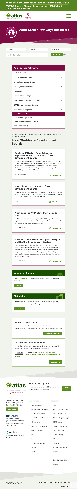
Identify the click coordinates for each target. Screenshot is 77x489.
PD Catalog (19, 308)
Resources (15, 134)
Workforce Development (43, 134)
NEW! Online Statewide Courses (26, 105)
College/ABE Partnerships (23, 86)
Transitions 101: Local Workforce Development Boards (32, 187)
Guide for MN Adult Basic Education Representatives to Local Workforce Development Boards (34, 155)
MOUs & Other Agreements (23, 118)
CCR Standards (35, 422)
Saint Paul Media (15, 483)
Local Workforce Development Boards (27, 114)
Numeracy (34, 439)
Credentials (18, 91)
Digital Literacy (58, 435)
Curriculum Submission (52, 334)
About (40, 482)
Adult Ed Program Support (39, 418)
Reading (33, 447)
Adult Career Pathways (26, 134)
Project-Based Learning (60, 447)
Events (46, 482)
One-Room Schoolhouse (38, 443)
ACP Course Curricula (21, 73)
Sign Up (18, 285)
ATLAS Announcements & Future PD (49, 2)
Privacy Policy (19, 482)
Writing (33, 451)
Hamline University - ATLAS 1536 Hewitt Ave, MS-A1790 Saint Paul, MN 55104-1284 (15, 403)
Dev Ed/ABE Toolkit (59, 430)
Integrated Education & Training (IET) (28, 100)
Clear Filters (66, 54)
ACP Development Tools (23, 77)
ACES (54, 405)
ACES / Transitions (36, 405)
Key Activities (34, 401)
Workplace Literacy (21, 126)
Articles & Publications (21, 175)
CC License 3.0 (55, 362)
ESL (32, 435)
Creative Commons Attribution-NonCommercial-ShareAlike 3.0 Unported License (38, 354)
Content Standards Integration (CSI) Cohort (38, 6)
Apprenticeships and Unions (24, 82)
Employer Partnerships (22, 96)
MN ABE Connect (66, 486)
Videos (16, 201)
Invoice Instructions (56, 482)
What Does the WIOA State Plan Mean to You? (36, 214)
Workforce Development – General (26, 121)
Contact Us (12, 409)
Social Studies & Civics (60, 460)
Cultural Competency (37, 430)
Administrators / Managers (39, 409)
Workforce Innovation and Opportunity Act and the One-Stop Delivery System (38, 240)
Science (55, 456)
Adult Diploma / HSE (59, 413)
